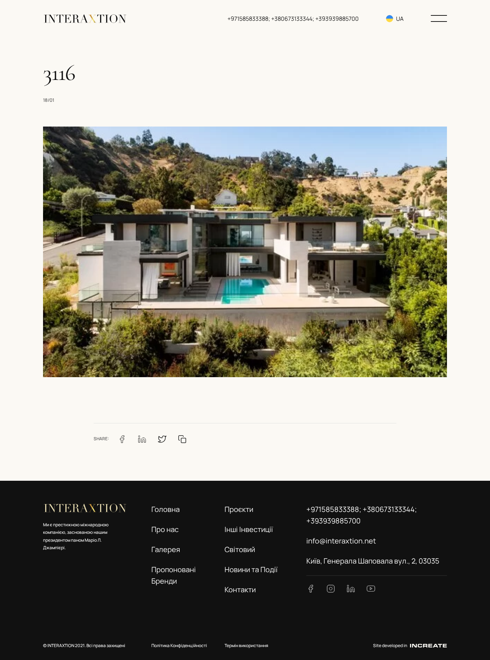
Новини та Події (251, 569)
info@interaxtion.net (341, 541)
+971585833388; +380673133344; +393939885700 (293, 19)
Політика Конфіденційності (179, 645)
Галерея (165, 549)
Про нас (165, 529)
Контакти (240, 589)
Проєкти (239, 509)
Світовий (240, 549)
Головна (165, 509)
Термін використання (246, 645)
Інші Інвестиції (249, 529)
